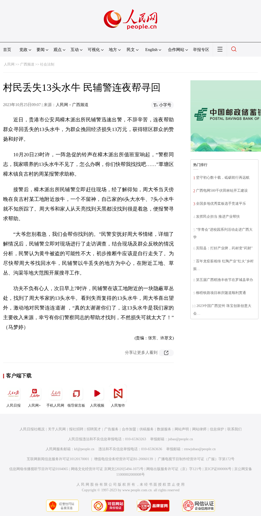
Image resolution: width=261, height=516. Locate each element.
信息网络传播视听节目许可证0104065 (38, 469)
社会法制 (47, 64)
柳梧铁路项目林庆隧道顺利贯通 (221, 293)
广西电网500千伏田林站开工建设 (222, 190)
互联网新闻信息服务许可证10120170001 (58, 459)
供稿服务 (146, 429)
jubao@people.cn (180, 439)
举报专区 (201, 49)
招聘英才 (94, 429)
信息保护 (217, 429)
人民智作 (118, 405)
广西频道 (27, 64)
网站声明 (182, 429)
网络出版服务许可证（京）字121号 (174, 469)
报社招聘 (76, 429)
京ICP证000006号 (217, 469)
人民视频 (97, 405)
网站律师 (199, 429)
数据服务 (164, 429)
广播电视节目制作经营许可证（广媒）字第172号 (196, 459)
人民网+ (34, 405)
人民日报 (13, 405)
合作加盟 (129, 429)
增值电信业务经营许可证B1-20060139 (123, 459)
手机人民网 (55, 405)
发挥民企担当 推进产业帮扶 (218, 216)
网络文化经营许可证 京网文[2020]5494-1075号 (107, 469)
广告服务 (111, 429)
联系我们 (234, 429)
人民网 (9, 64)
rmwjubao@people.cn (200, 449)
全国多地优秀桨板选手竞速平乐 (221, 203)
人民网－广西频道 (72, 104)
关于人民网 (57, 429)
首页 (7, 49)
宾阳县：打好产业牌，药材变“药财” (224, 248)
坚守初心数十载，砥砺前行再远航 (223, 177)
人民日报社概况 (32, 429)
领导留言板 (76, 405)
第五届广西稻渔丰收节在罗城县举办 (224, 280)
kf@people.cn (84, 449)
